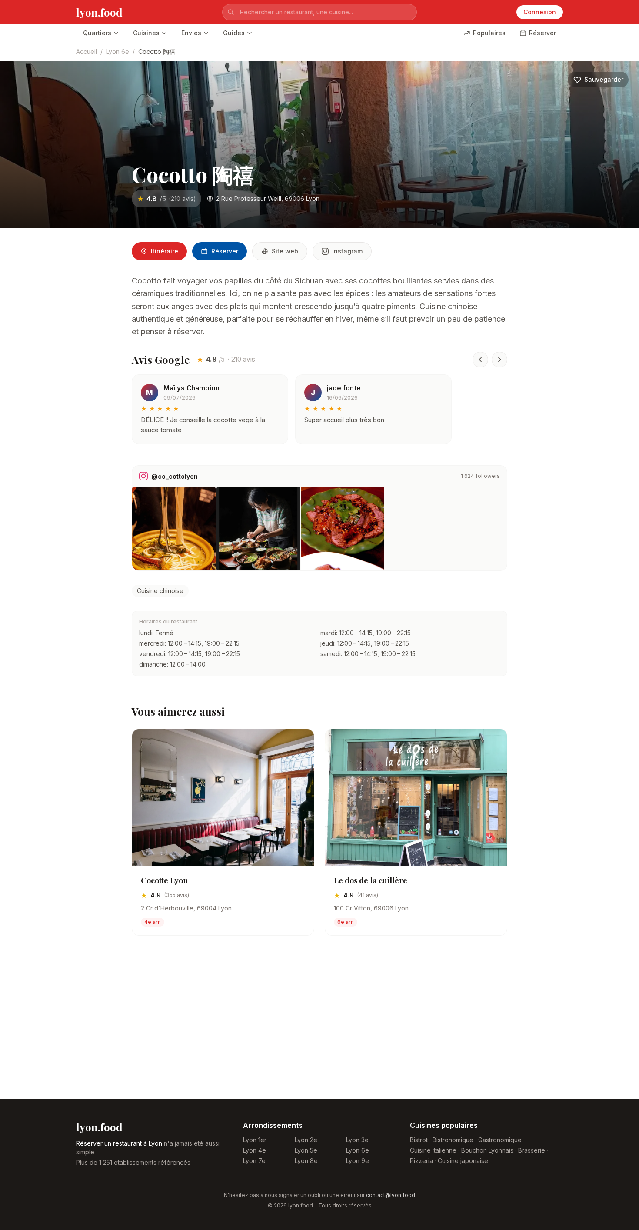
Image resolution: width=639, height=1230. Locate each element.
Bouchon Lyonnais (487, 1150)
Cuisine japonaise (463, 1160)
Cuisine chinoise (160, 590)
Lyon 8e (306, 1160)
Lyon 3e (357, 1139)
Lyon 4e (254, 1150)
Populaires (489, 33)
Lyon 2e (306, 1139)
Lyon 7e (254, 1160)
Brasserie (531, 1150)
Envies (191, 33)
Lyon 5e (306, 1150)
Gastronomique (500, 1139)
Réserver (542, 33)
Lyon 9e (357, 1160)
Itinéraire (164, 251)
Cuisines (146, 33)
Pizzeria (421, 1160)
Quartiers (97, 33)
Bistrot (419, 1139)
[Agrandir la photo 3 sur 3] (342, 528)
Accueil (86, 51)
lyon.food (99, 12)
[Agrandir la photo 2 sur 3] (258, 528)
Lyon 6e (117, 51)
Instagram (347, 251)
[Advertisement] (319, 1024)
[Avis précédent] (480, 359)
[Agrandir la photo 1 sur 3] (174, 528)
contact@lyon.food (390, 1195)
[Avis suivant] (499, 359)
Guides (234, 33)
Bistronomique (453, 1139)
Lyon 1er (254, 1139)
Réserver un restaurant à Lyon (119, 1143)
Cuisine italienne (433, 1150)
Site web (285, 251)
